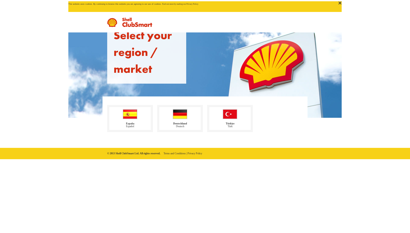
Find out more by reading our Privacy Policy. (180, 4)
